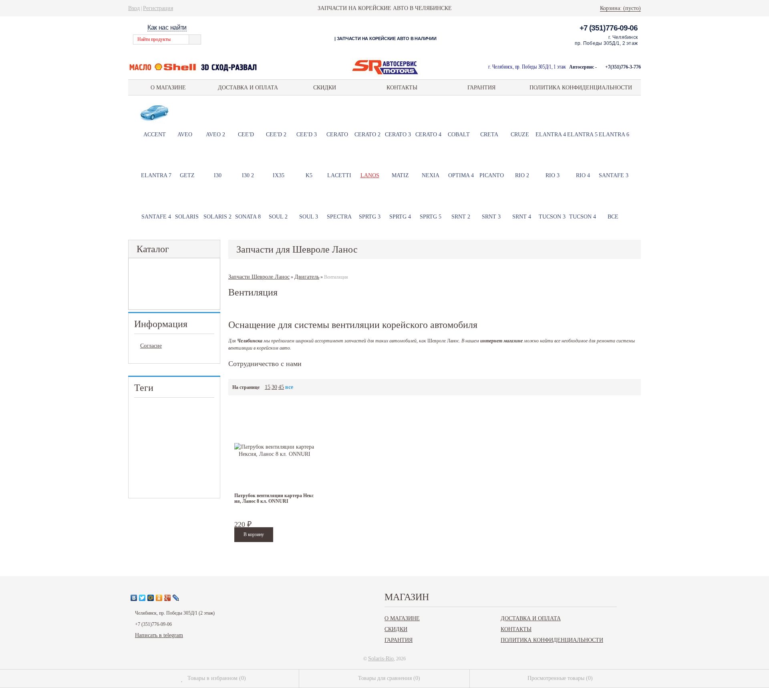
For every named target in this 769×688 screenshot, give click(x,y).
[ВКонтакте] (134, 598)
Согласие (151, 345)
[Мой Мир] (151, 598)
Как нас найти (167, 27)
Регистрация (158, 8)
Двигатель (306, 276)
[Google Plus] (167, 598)
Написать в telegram (159, 635)
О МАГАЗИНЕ (168, 87)
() (216, 678)
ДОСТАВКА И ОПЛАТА (248, 87)
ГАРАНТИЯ (481, 87)
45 (281, 387)
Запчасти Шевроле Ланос (259, 276)
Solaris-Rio (381, 658)
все (289, 387)
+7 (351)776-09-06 (609, 28)
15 (267, 387)
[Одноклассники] (159, 598)
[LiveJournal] (176, 598)
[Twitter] (142, 598)
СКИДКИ (324, 87)
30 (274, 387)
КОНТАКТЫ (402, 87)
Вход (134, 8)
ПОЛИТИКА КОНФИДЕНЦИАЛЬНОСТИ (580, 87)
